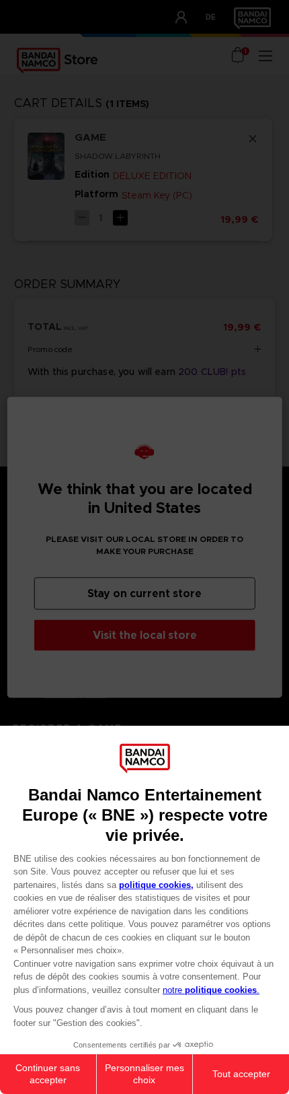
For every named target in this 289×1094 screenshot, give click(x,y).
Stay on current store (144, 593)
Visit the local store (145, 634)
